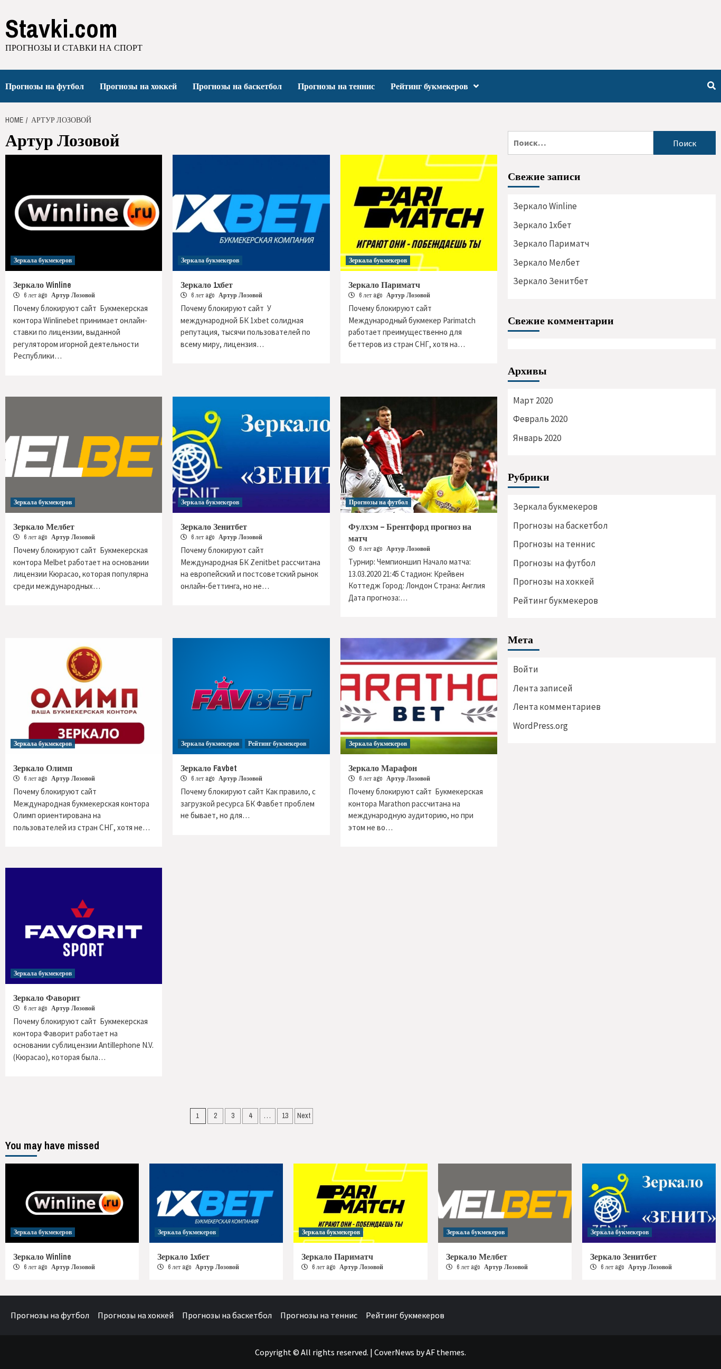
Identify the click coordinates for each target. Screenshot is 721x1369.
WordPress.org (540, 726)
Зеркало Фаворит (46, 998)
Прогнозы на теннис (336, 86)
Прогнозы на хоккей (138, 86)
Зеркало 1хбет (207, 284)
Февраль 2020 (540, 419)
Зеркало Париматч (384, 284)
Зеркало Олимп (42, 768)
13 (285, 1115)
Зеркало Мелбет (43, 526)
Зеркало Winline (42, 284)
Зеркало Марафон (382, 768)
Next (303, 1115)
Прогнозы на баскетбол (237, 86)
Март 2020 (533, 400)
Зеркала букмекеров (43, 260)
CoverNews (394, 1352)
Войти (525, 669)
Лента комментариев (557, 706)
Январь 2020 (537, 438)
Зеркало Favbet (209, 768)
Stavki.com (61, 28)
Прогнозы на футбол (44, 86)
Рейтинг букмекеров (429, 86)
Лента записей (543, 688)
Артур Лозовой (73, 295)
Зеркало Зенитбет (214, 526)
